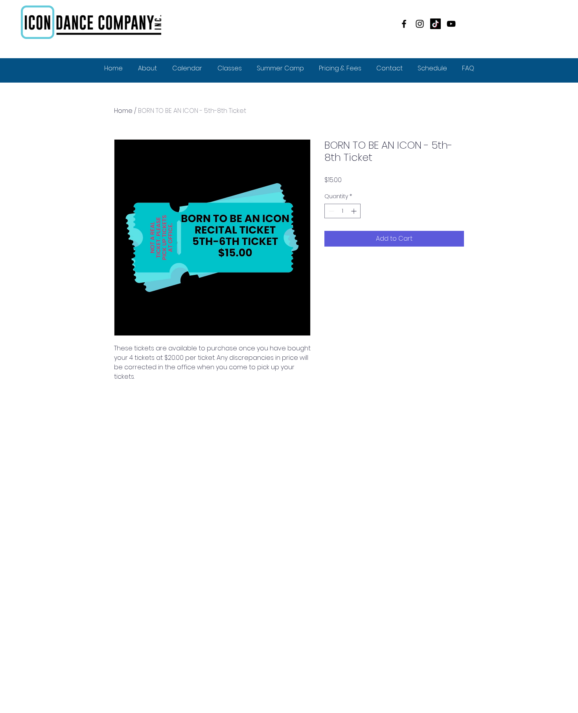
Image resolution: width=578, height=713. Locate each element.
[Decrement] (330, 211)
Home (123, 110)
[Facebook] (404, 23)
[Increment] (354, 211)
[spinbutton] (342, 211)
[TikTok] (435, 23)
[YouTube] (451, 23)
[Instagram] (419, 23)
